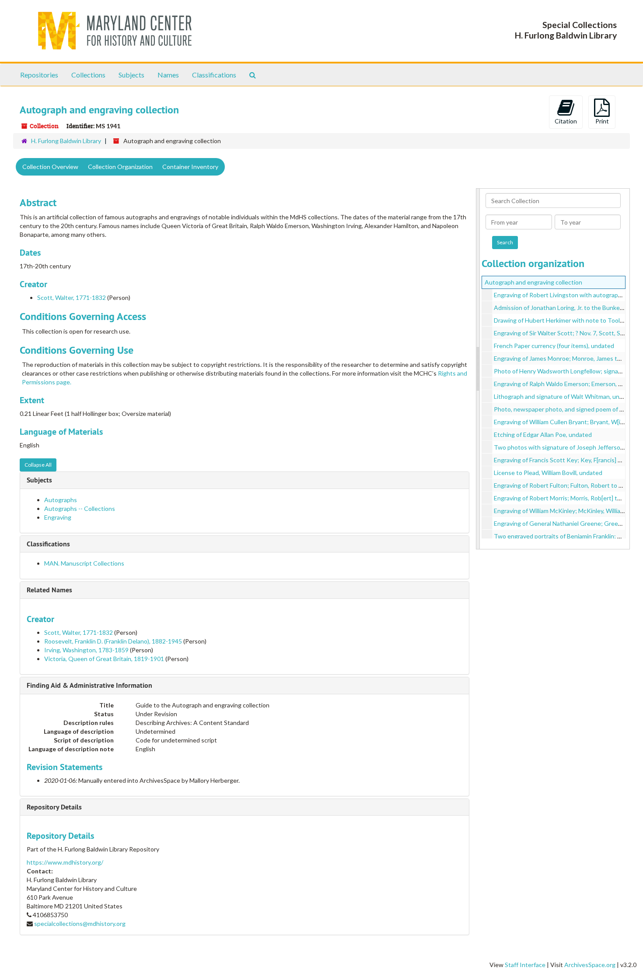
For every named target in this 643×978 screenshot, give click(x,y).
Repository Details (54, 807)
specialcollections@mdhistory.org (80, 923)
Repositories (39, 74)
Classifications (214, 74)
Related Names (49, 590)
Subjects (131, 74)
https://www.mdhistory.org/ (65, 862)
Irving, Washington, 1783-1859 (86, 650)
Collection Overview (50, 166)
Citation (566, 121)
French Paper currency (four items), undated (554, 345)
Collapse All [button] (38, 464)
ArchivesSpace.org (589, 964)
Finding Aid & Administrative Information (89, 685)
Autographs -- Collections (79, 508)
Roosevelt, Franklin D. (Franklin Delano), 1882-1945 (113, 641)
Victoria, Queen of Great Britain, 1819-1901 (104, 658)
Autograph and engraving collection (533, 282)
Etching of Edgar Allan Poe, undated (543, 434)
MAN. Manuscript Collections (84, 563)
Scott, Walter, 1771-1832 (71, 297)
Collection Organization (120, 166)
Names (168, 74)
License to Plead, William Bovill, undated (548, 472)
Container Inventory (190, 166)
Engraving (57, 517)
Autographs (60, 499)
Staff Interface (525, 964)
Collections (88, 74)
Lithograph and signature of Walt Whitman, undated (565, 396)
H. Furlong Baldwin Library (66, 140)
